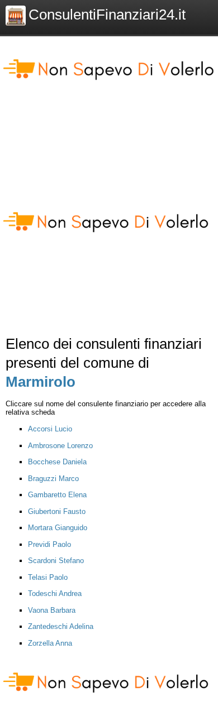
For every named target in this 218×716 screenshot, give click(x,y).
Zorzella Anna (50, 643)
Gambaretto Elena (57, 495)
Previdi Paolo (49, 544)
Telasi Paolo (48, 577)
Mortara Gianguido (57, 527)
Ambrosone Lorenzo (60, 445)
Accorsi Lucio (50, 429)
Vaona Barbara (51, 610)
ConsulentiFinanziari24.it (107, 14)
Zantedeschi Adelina (60, 626)
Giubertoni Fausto (57, 511)
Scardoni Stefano (56, 560)
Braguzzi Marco (53, 478)
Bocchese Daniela (57, 462)
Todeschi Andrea (55, 593)
